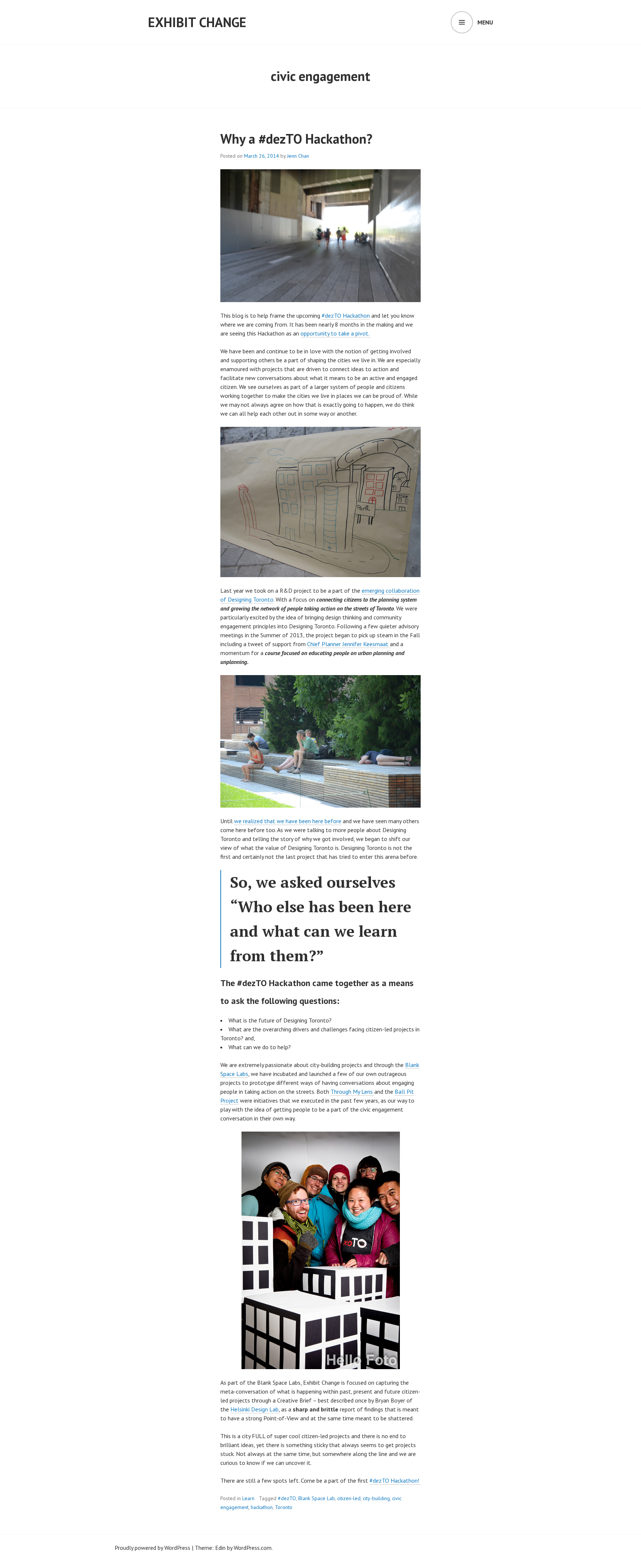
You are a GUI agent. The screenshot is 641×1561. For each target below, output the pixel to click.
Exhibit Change (197, 22)
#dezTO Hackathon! (395, 1480)
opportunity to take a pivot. (335, 333)
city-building (376, 1498)
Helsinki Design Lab (254, 1409)
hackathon (262, 1507)
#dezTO (287, 1498)
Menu (485, 22)
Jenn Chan (298, 156)
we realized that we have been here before (287, 821)
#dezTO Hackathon (346, 315)
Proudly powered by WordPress (152, 1547)
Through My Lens (352, 1091)
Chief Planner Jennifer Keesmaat (348, 644)
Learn (248, 1498)
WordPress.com (253, 1547)
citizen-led (349, 1498)
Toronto (283, 1507)
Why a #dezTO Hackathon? (296, 138)
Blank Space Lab (316, 1498)
